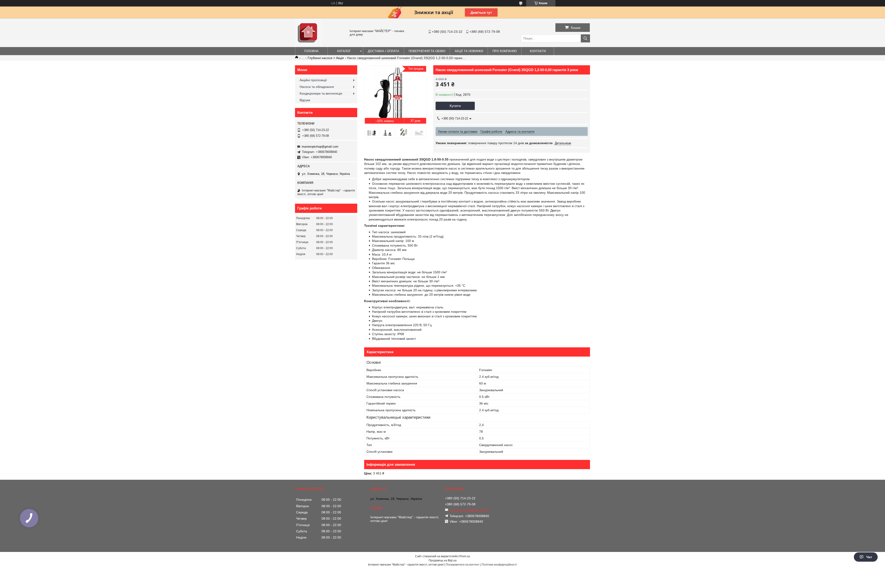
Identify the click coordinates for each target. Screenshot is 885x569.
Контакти (538, 51)
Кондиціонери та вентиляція (321, 93)
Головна (311, 51)
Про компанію (505, 51)
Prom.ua (464, 556)
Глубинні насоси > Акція (326, 58)
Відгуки (305, 100)
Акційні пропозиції (313, 80)
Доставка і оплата (383, 51)
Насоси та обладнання (317, 87)
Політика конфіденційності (499, 564)
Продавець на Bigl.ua (443, 560)
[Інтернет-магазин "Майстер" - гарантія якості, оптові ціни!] (309, 45)
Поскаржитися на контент (463, 564)
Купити (455, 106)
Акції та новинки (469, 51)
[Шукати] (585, 38)
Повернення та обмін (427, 51)
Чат (869, 557)
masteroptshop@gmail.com (320, 146)
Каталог (344, 51)
